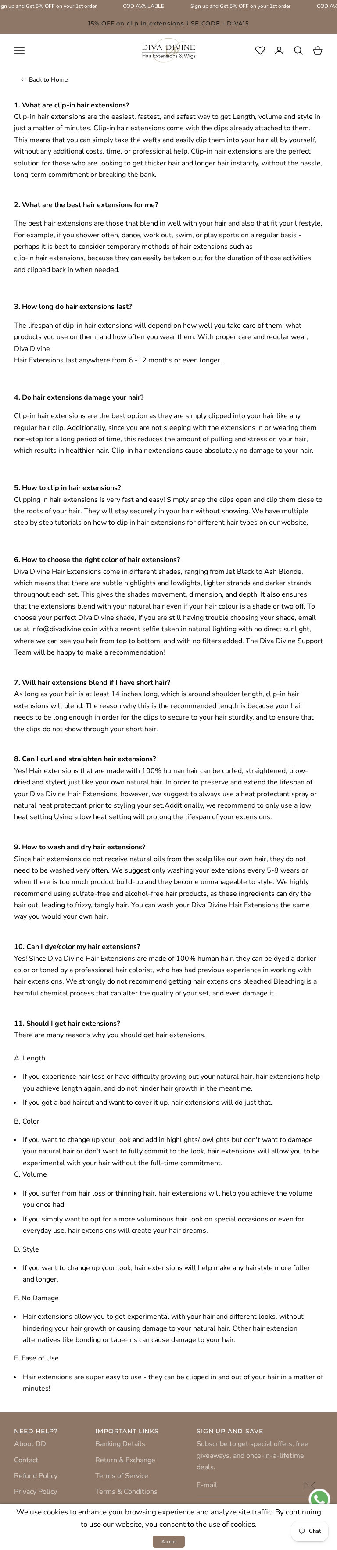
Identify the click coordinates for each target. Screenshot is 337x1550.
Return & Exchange (125, 1460)
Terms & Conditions (126, 1491)
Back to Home (48, 79)
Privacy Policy (35, 1491)
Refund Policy (35, 1476)
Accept (168, 1542)
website (294, 522)
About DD (30, 1444)
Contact (26, 1460)
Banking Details (120, 1444)
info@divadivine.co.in (64, 629)
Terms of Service (121, 1476)
